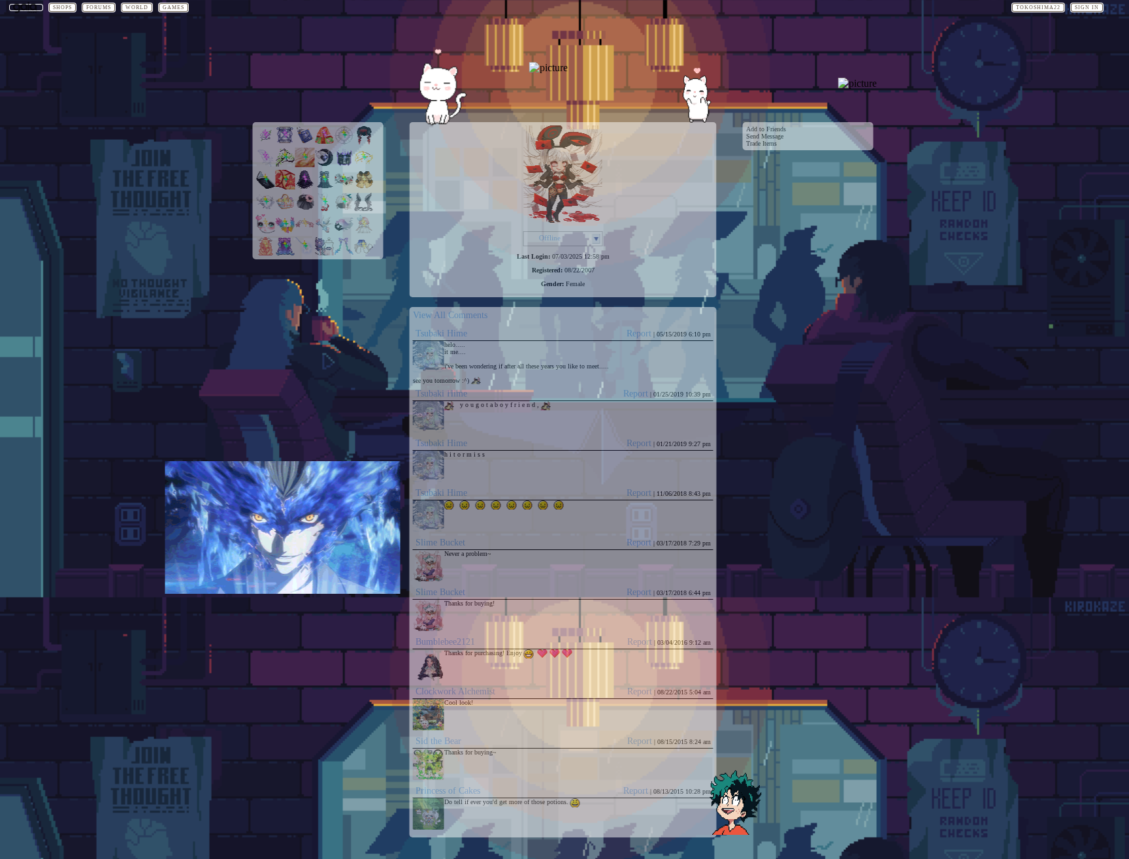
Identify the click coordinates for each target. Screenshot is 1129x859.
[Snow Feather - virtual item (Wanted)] (266, 164)
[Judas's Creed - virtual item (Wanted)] (266, 186)
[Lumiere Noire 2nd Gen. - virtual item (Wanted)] (325, 164)
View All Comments (450, 315)
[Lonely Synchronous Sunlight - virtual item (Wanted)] (364, 209)
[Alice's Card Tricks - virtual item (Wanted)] (344, 186)
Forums (98, 7)
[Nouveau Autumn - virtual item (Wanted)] (285, 186)
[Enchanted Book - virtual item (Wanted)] (305, 142)
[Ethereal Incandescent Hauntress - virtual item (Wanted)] (344, 231)
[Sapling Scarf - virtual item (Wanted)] (285, 164)
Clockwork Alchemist (455, 691)
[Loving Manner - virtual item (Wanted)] (266, 231)
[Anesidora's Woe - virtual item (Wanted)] (344, 164)
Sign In (1087, 7)
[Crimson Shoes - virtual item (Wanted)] (325, 209)
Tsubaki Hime (441, 333)
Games (173, 7)
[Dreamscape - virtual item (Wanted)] (305, 164)
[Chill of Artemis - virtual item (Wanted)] (344, 142)
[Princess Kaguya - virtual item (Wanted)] (325, 142)
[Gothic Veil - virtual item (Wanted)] (305, 186)
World (136, 7)
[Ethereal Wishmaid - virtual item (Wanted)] (305, 253)
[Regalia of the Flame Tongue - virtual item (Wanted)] (364, 164)
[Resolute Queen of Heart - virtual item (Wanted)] (325, 231)
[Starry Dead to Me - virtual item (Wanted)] (364, 253)
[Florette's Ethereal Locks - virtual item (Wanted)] (285, 253)
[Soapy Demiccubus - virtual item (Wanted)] (344, 253)
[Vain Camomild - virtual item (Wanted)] (325, 253)
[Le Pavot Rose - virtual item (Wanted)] (305, 209)
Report (639, 333)
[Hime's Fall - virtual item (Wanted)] (285, 231)
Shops (62, 7)
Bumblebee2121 (445, 642)
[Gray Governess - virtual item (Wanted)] (325, 186)
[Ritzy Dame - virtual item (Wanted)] (364, 186)
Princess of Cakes (448, 791)
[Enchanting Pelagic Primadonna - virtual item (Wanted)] (305, 231)
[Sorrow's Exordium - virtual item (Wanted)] (266, 209)
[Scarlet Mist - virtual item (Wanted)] (364, 142)
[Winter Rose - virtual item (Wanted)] (266, 142)
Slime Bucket (440, 542)
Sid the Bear (438, 741)
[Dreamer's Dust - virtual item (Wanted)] (285, 142)
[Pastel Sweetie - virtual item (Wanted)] (285, 209)
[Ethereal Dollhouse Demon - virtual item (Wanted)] (364, 231)
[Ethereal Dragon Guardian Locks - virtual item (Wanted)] (266, 253)
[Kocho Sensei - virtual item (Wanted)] (344, 209)
